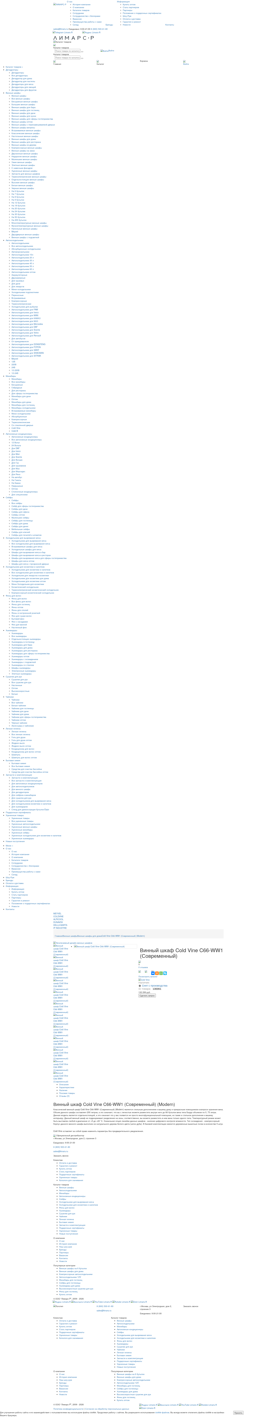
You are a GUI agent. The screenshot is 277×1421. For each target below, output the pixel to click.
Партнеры (127, 10)
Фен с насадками (20, 621)
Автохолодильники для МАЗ (25, 321)
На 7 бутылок (18, 193)
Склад (75, 24)
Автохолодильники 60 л (23, 269)
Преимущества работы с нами (87, 21)
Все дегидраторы (20, 75)
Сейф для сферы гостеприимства (28, 506)
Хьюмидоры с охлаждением (25, 659)
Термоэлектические (21, 422)
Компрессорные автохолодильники (75, 1274)
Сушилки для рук (14, 676)
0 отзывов (143, 967)
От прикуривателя (20, 341)
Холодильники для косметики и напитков (25, 566)
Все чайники (17, 702)
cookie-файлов (162, 1412)
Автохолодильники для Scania (26, 329)
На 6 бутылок (18, 191)
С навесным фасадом (22, 167)
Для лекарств (18, 286)
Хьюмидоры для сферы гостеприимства (31, 653)
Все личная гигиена (21, 734)
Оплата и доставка (132, 18)
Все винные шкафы (21, 98)
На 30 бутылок (18, 214)
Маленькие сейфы (20, 517)
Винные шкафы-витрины (23, 127)
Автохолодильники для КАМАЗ (26, 318)
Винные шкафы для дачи (23, 113)
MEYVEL (57, 913)
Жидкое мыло (18, 742)
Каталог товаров (13, 66)
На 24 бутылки (18, 211)
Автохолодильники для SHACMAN (28, 352)
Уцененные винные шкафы (24, 170)
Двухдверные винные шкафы (25, 234)
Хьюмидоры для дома (22, 647)
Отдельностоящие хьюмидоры (26, 638)
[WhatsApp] (161, 973)
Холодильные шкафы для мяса (26, 549)
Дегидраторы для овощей (24, 87)
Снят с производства (154, 985)
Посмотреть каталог (147, 976)
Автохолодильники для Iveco (25, 312)
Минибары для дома (21, 402)
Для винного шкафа (21, 789)
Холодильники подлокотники (25, 292)
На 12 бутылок (18, 202)
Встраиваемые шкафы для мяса (27, 546)
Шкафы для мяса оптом (23, 560)
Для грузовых (18, 280)
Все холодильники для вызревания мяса (31, 543)
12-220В (15, 370)
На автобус (17, 477)
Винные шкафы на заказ (23, 150)
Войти (111, 50)
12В (13, 361)
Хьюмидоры (11, 630)
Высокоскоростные (20, 690)
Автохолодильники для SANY (25, 349)
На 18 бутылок (18, 205)
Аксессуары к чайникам (23, 725)
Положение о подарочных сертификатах (142, 13)
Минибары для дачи (21, 396)
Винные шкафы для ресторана (26, 141)
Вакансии (77, 18)
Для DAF (16, 448)
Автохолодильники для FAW (25, 309)
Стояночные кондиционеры (25, 491)
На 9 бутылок (18, 199)
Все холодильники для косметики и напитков (33, 572)
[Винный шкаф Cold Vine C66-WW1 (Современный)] (60, 949)
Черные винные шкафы (23, 188)
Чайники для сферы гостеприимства (29, 716)
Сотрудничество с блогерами (86, 15)
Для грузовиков (19, 465)
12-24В (15, 373)
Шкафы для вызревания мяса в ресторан (31, 555)
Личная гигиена (13, 728)
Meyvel (15, 231)
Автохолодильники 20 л (23, 257)
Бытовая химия (13, 760)
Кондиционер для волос (23, 748)
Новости (127, 24)
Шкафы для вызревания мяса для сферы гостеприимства (39, 558)
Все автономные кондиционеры (27, 439)
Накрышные (17, 485)
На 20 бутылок (18, 208)
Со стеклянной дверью (22, 425)
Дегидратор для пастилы (23, 81)
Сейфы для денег (20, 526)
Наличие (63, 1090)
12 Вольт (16, 442)
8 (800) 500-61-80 (99, 28)
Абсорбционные (19, 416)
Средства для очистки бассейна (27, 768)
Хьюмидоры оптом (20, 656)
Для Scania (17, 456)
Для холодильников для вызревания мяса (31, 800)
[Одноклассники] (157, 973)
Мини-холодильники (21, 289)
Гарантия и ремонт (132, 21)
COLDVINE (58, 916)
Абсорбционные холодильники (26, 248)
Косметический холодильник (25, 586)
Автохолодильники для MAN (25, 315)
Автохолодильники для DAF (25, 326)
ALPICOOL (58, 919)
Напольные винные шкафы (24, 228)
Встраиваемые (19, 297)
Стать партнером (131, 7)
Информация (18, 888)
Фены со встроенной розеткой (26, 612)
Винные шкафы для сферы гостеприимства (32, 118)
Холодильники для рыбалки (25, 306)
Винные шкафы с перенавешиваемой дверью (33, 124)
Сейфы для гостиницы (22, 520)
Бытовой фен (18, 618)
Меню (8, 845)
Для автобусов (18, 338)
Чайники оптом (19, 719)
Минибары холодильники (23, 407)
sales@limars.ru (60, 28)
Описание (64, 1084)
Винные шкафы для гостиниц (25, 110)
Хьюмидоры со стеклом (23, 664)
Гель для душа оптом (22, 740)
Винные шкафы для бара (23, 107)
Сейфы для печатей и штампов (26, 534)
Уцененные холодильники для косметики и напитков (36, 835)
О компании (78, 7)
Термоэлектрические (21, 303)
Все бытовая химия (21, 766)
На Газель (16, 480)
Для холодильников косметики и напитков (31, 803)
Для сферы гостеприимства (25, 393)
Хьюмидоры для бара (22, 644)
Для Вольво (17, 459)
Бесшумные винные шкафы (25, 101)
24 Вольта (16, 445)
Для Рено (16, 474)
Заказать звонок (60, 1155)
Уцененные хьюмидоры (23, 838)
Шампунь (16, 754)
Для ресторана (19, 390)
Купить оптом (129, 4)
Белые (15, 693)
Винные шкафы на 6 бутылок (73, 1268)
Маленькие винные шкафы (24, 159)
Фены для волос (13, 595)
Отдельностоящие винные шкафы (28, 179)
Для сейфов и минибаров (24, 795)
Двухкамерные (18, 277)
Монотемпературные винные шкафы (29, 222)
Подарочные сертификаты (18, 812)
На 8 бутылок (18, 196)
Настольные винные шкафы (25, 136)
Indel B (15, 430)
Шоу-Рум (127, 15)
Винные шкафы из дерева (24, 144)
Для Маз (15, 468)
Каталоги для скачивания (71, 1180)
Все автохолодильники (22, 245)
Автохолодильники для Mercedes (27, 323)
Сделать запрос (147, 995)
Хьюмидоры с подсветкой (24, 662)
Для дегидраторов (20, 792)
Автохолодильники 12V (70, 1277)
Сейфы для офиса (20, 511)
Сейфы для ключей (21, 532)
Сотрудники (78, 13)
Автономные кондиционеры (19, 433)
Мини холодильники (21, 413)
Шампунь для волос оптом (24, 757)
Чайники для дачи (20, 711)
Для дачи (16, 283)
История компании (81, 4)
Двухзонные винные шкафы (25, 153)
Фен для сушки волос (22, 615)
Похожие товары (67, 1093)
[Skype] (165, 973)
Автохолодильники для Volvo (25, 332)
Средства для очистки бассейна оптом (30, 771)
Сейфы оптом (18, 514)
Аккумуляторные (19, 274)
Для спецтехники (20, 494)
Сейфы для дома (20, 523)
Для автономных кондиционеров (27, 783)
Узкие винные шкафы (22, 162)
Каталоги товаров (81, 10)
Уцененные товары (15, 815)
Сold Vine (16, 428)
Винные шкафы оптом (22, 121)
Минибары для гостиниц (23, 404)
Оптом (15, 399)
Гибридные (17, 387)
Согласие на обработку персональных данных (107, 1408)
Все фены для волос (21, 601)
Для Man (16, 454)
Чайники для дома (20, 714)
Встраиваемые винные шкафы (26, 130)
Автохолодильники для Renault (26, 335)
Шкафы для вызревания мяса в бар (28, 552)
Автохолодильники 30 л (23, 260)
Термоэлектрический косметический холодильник (35, 589)
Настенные (17, 685)
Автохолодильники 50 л (23, 266)
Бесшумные (17, 384)
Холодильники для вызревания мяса (23, 537)
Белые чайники (19, 705)
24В (13, 367)
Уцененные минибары (22, 829)
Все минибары (18, 381)
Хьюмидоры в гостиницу (23, 641)
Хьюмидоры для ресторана (25, 650)
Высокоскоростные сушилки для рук (76, 1288)
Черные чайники (19, 722)
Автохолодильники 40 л (23, 263)
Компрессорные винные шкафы (27, 147)
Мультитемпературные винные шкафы (30, 225)
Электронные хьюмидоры (24, 670)
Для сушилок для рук (21, 797)
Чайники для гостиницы (23, 708)
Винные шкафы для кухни (24, 115)
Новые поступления (15, 841)
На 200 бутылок (19, 219)
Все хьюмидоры (19, 636)
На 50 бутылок (18, 217)
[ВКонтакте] (153, 973)
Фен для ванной (19, 624)
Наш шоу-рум (65, 1246)
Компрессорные (19, 300)
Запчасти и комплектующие (19, 774)
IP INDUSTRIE (60, 927)
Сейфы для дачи (20, 508)
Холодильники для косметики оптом (29, 581)
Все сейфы (17, 503)
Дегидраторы (12, 69)
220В (14, 364)
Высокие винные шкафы (23, 182)
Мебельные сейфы (21, 529)
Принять (238, 1412)
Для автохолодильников (23, 786)
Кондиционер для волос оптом (26, 751)
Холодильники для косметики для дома (30, 578)
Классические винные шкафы (26, 133)
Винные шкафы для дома (24, 139)
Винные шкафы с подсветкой (25, 237)
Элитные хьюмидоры (22, 673)
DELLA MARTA (60, 925)
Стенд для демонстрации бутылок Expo (30, 809)
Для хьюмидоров (20, 806)
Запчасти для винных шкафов (26, 173)
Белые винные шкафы (22, 185)
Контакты (169, 24)
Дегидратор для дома (22, 78)
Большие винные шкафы (23, 104)
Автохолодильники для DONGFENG (28, 344)
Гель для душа (18, 737)
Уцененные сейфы (20, 832)
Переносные (18, 295)
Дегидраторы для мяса (22, 84)
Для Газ (15, 462)
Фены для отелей (20, 610)
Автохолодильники (14, 240)
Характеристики (66, 1087)
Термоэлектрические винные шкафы (29, 176)
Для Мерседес (18, 471)
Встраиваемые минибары (24, 410)
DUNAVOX (58, 922)
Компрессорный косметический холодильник (33, 592)
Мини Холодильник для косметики (28, 584)
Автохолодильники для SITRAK (26, 355)
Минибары (11, 376)
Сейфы (9, 497)
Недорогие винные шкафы (24, 156)
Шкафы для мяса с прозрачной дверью (30, 563)
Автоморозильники (20, 251)
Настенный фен (19, 627)
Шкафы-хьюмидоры (21, 667)
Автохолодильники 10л (22, 254)
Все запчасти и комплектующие (27, 780)
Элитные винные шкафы (23, 165)
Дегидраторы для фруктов (24, 89)
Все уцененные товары (22, 821)
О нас (69, 1)
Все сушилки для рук (21, 682)
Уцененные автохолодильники (26, 823)
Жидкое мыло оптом (21, 745)
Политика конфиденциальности (68, 1408)
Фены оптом (17, 607)
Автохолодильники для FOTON (26, 347)
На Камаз (16, 482)
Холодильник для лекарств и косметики (30, 575)
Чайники (10, 696)
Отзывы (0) (64, 1095)
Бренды (109, 24)
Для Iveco (16, 451)
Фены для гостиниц (21, 604)
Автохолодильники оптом (23, 271)
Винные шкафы (13, 92)
